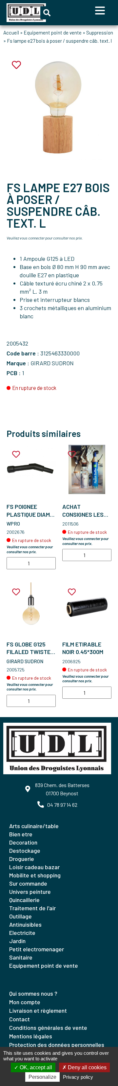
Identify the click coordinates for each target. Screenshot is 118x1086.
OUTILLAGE (20, 916)
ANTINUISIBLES (25, 924)
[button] (46, 12)
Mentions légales (30, 1036)
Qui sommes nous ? (33, 993)
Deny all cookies (87, 1067)
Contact (19, 1019)
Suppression (99, 32)
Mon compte (24, 1002)
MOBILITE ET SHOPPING (35, 875)
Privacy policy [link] (78, 1077)
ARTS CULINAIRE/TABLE (34, 825)
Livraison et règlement (38, 1010)
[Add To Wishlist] (16, 454)
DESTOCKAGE (24, 850)
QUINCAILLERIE (24, 899)
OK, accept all (35, 1067)
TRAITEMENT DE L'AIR (32, 908)
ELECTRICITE (22, 932)
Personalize (42, 1077)
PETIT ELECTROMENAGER (36, 949)
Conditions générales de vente (48, 1027)
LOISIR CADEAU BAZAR (34, 867)
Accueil (11, 32)
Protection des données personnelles (56, 1044)
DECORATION (23, 842)
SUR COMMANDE (28, 883)
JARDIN (17, 940)
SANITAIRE (20, 957)
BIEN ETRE (20, 834)
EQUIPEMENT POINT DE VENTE (43, 965)
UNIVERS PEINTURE (30, 891)
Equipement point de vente (53, 32)
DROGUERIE (21, 858)
